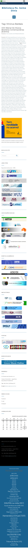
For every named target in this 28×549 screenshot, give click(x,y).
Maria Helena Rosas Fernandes (13, 87)
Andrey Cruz (4, 48)
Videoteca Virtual (8, 43)
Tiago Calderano (21, 104)
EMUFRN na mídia (14, 503)
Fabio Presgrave (14, 508)
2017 (14, 473)
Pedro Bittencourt (18, 94)
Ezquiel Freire (12, 64)
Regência (3, 41)
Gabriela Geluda (15, 67)
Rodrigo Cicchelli (4, 100)
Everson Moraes (5, 64)
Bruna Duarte (14, 492)
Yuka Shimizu (9, 111)
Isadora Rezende (14, 517)
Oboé (11, 40)
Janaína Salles (17, 75)
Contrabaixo (9, 38)
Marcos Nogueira (18, 86)
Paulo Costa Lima (5, 93)
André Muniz (14, 489)
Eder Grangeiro (10, 57)
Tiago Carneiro (4, 106)
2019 (14, 478)
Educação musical (14, 501)
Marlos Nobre (22, 88)
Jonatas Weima (19, 77)
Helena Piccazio (8, 73)
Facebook (3, 398)
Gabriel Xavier (9, 67)
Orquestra (14, 40)
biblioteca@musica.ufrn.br (10, 386)
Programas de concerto (14, 529)
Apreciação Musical (12, 37)
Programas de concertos (14, 531)
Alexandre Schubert (5, 45)
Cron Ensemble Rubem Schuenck (18, 54)
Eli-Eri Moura (12, 60)
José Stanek (8, 78)
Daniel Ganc (9, 55)
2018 (14, 476)
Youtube (16, 43)
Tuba (2, 43)
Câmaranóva (11, 51)
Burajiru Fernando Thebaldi (16, 50)
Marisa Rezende (14, 88)
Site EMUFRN (14, 535)
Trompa (18, 41)
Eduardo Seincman (5, 60)
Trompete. (23, 41)
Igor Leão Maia (10, 74)
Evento (13, 38)
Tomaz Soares (22, 106)
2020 (14, 480)
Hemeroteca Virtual (14, 515)
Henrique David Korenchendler (18, 73)
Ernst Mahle (10, 63)
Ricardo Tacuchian (16, 97)
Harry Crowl (19, 71)
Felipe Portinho (18, 64)
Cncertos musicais (21, 37)
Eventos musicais (14, 507)
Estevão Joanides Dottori (18, 63)
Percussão (19, 40)
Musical (14, 525)
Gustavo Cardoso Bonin (11, 71)
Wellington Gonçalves (6, 110)
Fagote (21, 38)
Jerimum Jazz (14, 518)
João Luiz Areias (12, 77)
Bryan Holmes (8, 50)
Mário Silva (8, 88)
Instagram (3, 403)
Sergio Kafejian (16, 101)
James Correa (10, 75)
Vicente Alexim (20, 107)
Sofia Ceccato (4, 103)
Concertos (3, 38)
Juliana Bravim (22, 78)
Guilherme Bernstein (13, 70)
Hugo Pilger (3, 74)
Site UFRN (14, 537)
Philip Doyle (6, 96)
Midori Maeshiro (19, 90)
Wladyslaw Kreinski (15, 110)
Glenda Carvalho (21, 68)
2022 (14, 482)
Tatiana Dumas (18, 103)
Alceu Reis (20, 44)
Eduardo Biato (23, 57)
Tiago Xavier (14, 539)
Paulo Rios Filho (19, 93)
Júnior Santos (14, 521)
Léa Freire (17, 80)
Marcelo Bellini (10, 84)
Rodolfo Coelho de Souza (10, 98)
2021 (7, 37)
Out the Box (16, 468)
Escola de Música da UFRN (14, 505)
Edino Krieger (17, 57)
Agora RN (14, 488)
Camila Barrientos (18, 51)
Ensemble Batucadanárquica (7, 61)
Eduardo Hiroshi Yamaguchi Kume (16, 58)
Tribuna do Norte (14, 541)
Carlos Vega (7, 53)
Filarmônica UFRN (14, 512)
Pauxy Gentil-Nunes (9, 94)
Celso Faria (12, 53)
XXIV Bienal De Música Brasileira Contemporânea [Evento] (12, 30)
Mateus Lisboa (4, 90)
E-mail (2, 401)
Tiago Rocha (14, 538)
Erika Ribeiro (21, 61)
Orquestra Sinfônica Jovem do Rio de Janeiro (16, 91)
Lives (8, 40)
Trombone (14, 41)
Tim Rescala (16, 106)
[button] (14, 17)
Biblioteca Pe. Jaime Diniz (14, 9)
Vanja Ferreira (13, 107)
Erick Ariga (16, 61)
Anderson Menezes (13, 47)
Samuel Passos (8, 101)
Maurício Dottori (11, 90)
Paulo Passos (12, 93)
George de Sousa (14, 513)
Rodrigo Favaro (12, 100)
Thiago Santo (14, 104)
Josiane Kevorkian (15, 78)
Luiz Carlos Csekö (17, 83)
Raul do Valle (18, 96)
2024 (14, 485)
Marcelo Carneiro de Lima (18, 84)
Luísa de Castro (9, 83)
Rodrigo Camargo (19, 98)
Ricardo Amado (8, 97)
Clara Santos (18, 53)
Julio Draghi (3, 80)
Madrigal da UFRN (14, 522)
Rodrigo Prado (19, 100)
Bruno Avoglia (19, 48)
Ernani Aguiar (4, 63)
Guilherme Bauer (4, 70)
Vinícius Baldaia (10, 108)
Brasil (4, 1)
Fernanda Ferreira (14, 510)
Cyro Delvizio (4, 55)
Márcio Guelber (4, 86)
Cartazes (14, 494)
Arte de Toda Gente (11, 48)
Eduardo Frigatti (4, 58)
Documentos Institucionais (14, 498)
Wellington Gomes (18, 108)
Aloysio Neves (13, 45)
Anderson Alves (4, 47)
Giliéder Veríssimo (13, 68)
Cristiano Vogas (7, 54)
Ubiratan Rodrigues (5, 107)
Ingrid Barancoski (17, 74)
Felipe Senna (8, 65)
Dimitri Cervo (4, 57)
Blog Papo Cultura (14, 491)
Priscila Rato (12, 96)
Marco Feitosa (11, 86)
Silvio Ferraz (22, 101)
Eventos (17, 38)
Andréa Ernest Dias (22, 47)
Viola (13, 43)
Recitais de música (14, 532)
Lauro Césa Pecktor (11, 80)
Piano (23, 40)
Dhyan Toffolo (21, 55)
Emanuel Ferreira (19, 60)
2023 (14, 484)
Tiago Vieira (10, 106)
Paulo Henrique (14, 526)
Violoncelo (14, 543)
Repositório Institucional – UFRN (8, 167)
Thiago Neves (8, 104)
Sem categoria (9, 41)
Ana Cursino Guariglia (21, 45)
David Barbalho (21, 33)
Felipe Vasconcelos (16, 65)
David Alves (15, 55)
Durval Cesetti (14, 499)
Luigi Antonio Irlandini (13, 81)
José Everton (14, 520)
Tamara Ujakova (11, 103)
